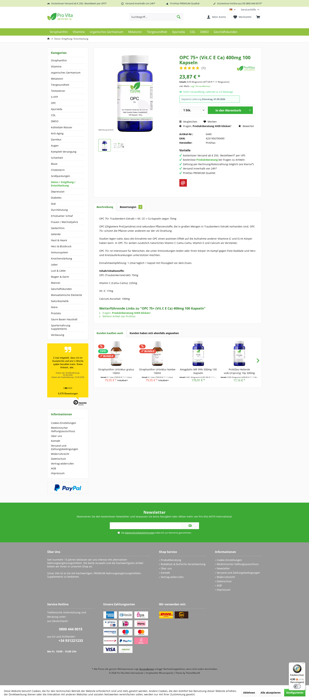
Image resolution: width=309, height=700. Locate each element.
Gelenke (56, 234)
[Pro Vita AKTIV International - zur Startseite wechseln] (73, 16)
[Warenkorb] (258, 16)
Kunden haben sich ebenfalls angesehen (154, 333)
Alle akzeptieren (271, 692)
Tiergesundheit (60, 84)
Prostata (56, 313)
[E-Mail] (183, 183)
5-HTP (54, 97)
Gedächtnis (58, 228)
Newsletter (223, 568)
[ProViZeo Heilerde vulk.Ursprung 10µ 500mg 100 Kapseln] (239, 353)
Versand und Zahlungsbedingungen (64, 447)
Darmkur (56, 139)
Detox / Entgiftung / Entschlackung (63, 183)
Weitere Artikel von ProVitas (119, 316)
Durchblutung (59, 210)
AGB (53, 468)
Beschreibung (105, 207)
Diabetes (56, 197)
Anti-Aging (57, 133)
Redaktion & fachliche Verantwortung (183, 564)
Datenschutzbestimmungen (140, 532)
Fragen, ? (206, 126)
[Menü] (303, 664)
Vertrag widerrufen (62, 463)
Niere (54, 307)
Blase (54, 164)
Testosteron (58, 91)
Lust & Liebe (58, 270)
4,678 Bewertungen (68, 393)
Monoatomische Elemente (66, 295)
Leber (54, 264)
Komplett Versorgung (63, 151)
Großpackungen (60, 176)
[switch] (297, 686)
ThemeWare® (193, 672)
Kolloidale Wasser (61, 127)
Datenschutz (58, 458)
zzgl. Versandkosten (200, 86)
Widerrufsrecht (60, 454)
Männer (55, 283)
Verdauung (57, 335)
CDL (53, 115)
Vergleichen (189, 121)
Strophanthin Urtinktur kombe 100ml (157, 371)
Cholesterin (58, 170)
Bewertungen (130, 207)
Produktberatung (171, 560)
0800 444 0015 (70, 629)
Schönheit (57, 157)
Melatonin (57, 78)
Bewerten (248, 126)
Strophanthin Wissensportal (160, 672)
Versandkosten (146, 668)
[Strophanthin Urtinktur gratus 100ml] (116, 353)
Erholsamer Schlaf (62, 216)
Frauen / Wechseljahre (64, 222)
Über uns (56, 436)
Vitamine (56, 66)
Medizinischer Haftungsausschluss (63, 429)
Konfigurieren (294, 692)
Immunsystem (59, 252)
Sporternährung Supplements (60, 327)
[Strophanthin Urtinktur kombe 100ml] (157, 353)
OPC (53, 103)
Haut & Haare (59, 240)
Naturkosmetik (59, 301)
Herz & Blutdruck (61, 246)
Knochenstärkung (61, 258)
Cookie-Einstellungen (63, 423)
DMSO (54, 121)
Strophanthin (59, 60)
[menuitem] (250, 9)
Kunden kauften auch (110, 333)
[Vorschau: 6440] (104, 145)
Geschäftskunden (61, 289)
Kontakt (55, 441)
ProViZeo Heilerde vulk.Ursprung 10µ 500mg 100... (239, 371)
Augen (55, 145)
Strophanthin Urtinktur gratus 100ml (116, 371)
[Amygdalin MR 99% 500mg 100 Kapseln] (198, 353)
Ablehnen (249, 692)
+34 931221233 (70, 640)
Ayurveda (56, 109)
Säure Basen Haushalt (64, 319)
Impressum (58, 473)
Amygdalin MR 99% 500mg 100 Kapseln (198, 371)
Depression (58, 191)
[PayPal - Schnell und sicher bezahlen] (68, 487)
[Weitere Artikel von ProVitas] (246, 68)
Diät (53, 203)
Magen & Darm (60, 276)
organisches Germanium (65, 72)
